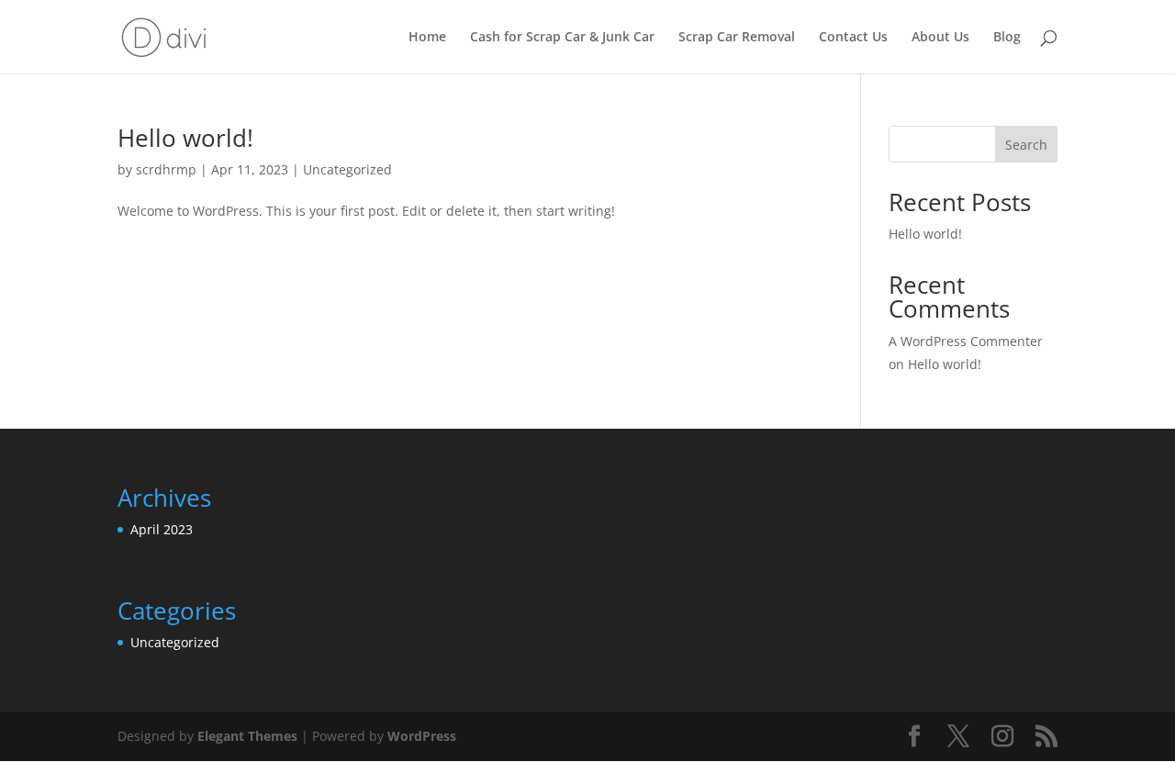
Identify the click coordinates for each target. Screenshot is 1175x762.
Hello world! (185, 137)
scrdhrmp (166, 169)
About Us (940, 37)
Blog (1007, 37)
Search (1026, 144)
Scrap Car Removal (736, 37)
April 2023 (161, 529)
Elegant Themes (247, 736)
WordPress (421, 736)
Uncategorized (347, 169)
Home (427, 37)
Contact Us (853, 37)
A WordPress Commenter (966, 341)
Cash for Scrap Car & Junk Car (562, 37)
